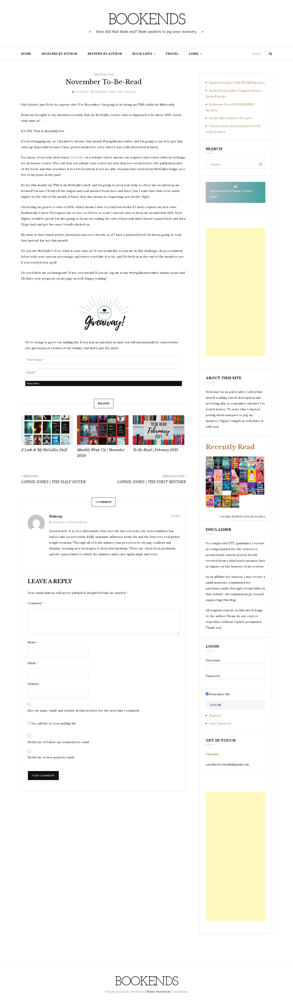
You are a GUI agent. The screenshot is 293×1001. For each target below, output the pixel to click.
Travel (172, 54)
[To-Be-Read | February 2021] (158, 430)
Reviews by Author (105, 54)
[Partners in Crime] (210, 475)
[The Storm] (210, 462)
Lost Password (220, 723)
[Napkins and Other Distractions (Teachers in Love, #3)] (218, 475)
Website (33, 684)
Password (213, 676)
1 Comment (128, 91)
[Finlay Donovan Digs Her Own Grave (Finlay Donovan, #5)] (252, 488)
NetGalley (78, 157)
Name (33, 642)
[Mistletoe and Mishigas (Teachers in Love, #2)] (218, 488)
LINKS (193, 54)
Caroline (84, 91)
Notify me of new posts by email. (51, 757)
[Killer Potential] (210, 501)
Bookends (146, 20)
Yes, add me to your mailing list (53, 723)
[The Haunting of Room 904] (243, 475)
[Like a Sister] (210, 488)
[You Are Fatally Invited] (235, 501)
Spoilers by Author (59, 54)
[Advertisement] (235, 292)
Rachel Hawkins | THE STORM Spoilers (237, 83)
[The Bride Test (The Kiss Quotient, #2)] (252, 475)
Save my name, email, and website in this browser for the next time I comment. (84, 710)
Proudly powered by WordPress (125, 991)
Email (33, 663)
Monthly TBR (103, 74)
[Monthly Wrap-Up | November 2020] (103, 430)
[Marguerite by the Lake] (226, 462)
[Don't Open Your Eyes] (235, 462)
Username (213, 660)
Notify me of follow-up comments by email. (58, 742)
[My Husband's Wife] (218, 462)
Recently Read (230, 447)
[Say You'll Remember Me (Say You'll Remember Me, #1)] (252, 463)
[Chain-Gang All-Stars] (226, 501)
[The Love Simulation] (243, 488)
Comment (36, 603)
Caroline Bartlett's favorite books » (242, 516)
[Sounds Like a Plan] (226, 476)
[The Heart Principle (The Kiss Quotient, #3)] (260, 475)
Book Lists (142, 54)
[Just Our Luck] (260, 462)
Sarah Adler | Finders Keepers (230, 118)
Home (26, 54)
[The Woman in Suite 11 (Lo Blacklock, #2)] (243, 462)
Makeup (55, 516)
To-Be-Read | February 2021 (155, 450)
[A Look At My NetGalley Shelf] (47, 430)
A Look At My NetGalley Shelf (44, 450)
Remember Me (219, 694)
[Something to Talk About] (235, 475)
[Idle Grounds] (235, 488)
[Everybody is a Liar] (226, 486)
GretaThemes (179, 991)
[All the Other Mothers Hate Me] (260, 488)
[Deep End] (218, 501)
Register (215, 715)
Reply (176, 516)
